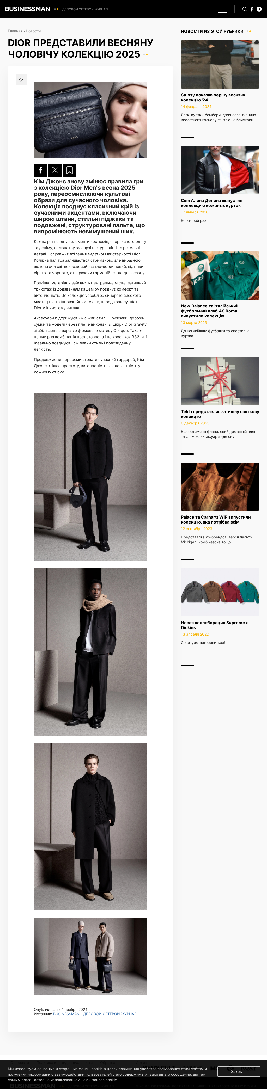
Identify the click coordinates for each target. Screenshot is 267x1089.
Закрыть (239, 1071)
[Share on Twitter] (55, 170)
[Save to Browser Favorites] (69, 170)
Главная (15, 31)
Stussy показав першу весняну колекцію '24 (213, 97)
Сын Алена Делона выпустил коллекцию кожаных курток (211, 203)
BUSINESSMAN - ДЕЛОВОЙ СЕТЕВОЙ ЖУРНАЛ (95, 1014)
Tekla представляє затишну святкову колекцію (220, 414)
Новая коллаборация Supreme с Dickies (214, 625)
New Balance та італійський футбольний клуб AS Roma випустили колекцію (210, 310)
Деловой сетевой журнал (85, 9)
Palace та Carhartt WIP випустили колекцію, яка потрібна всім (216, 519)
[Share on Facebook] (40, 170)
